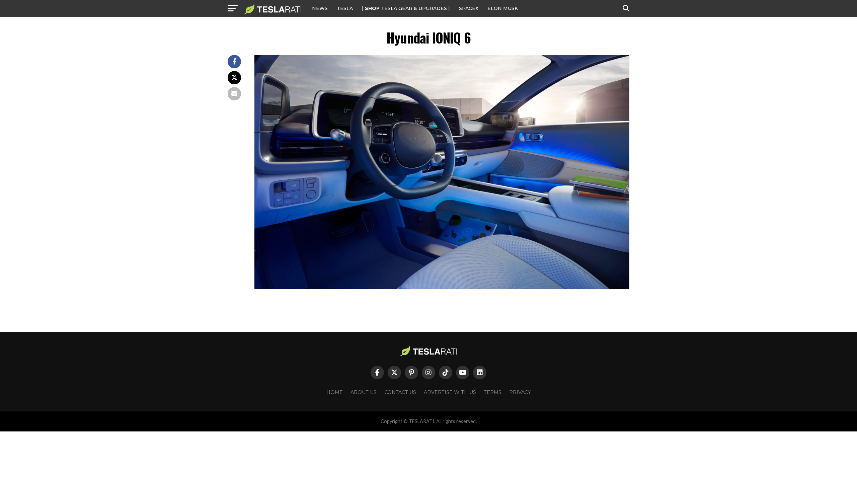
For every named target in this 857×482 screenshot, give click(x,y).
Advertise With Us (450, 392)
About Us (363, 392)
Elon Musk (502, 8)
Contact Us (400, 392)
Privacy (520, 392)
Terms (492, 392)
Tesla (345, 8)
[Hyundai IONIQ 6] (441, 287)
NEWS (320, 8)
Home (334, 392)
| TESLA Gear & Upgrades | (406, 8)
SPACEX (468, 8)
